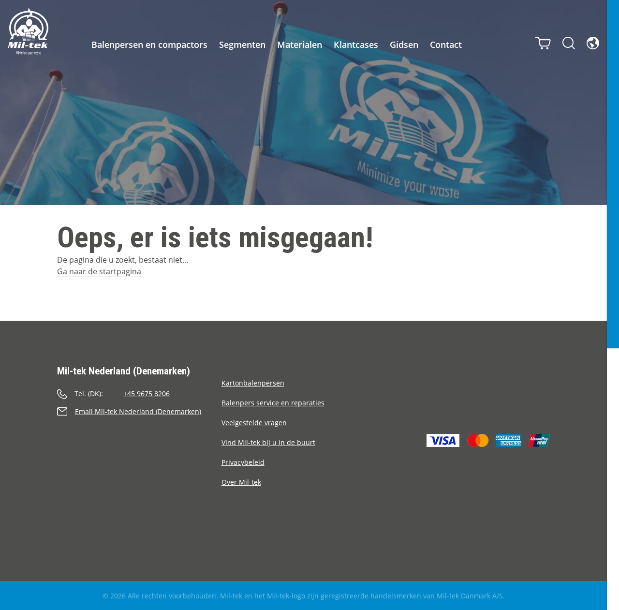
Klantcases (356, 44)
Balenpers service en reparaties (272, 402)
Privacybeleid (243, 462)
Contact (446, 44)
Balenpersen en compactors (149, 44)
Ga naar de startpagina (99, 271)
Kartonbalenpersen (252, 382)
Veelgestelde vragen (254, 422)
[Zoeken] (568, 43)
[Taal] (593, 43)
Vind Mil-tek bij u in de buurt (268, 442)
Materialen (299, 44)
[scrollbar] (613, 305)
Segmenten (242, 44)
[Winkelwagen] (543, 43)
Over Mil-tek (241, 482)
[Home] (28, 31)
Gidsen (404, 44)
